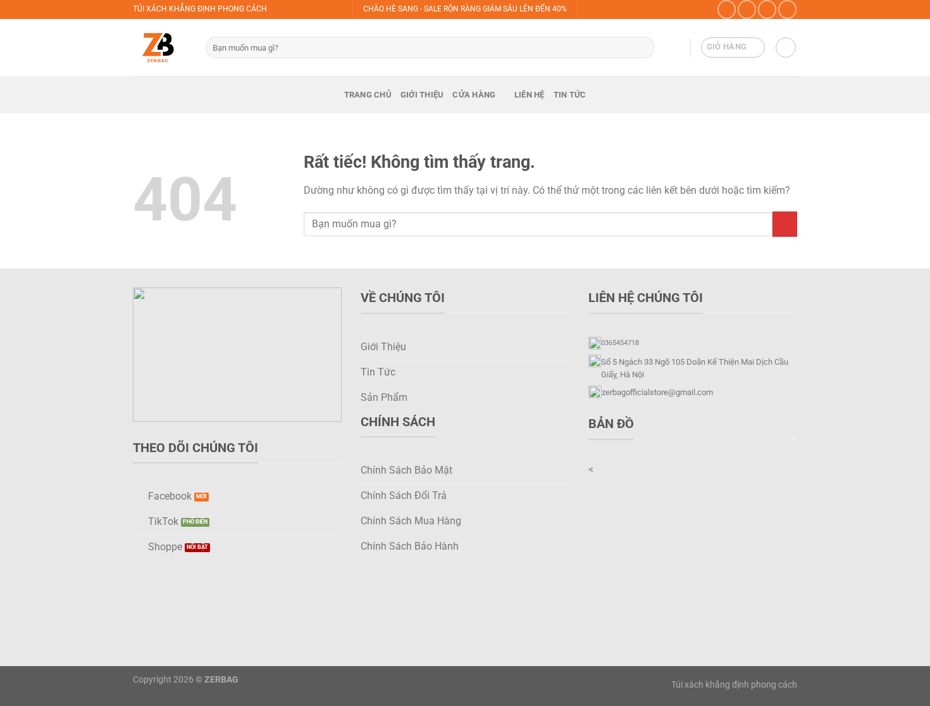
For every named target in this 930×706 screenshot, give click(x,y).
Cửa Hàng (473, 94)
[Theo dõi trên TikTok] (767, 9)
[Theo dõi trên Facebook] (726, 9)
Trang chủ (368, 94)
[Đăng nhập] (786, 47)
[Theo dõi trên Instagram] (747, 9)
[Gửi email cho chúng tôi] (787, 9)
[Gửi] (643, 47)
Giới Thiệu (422, 94)
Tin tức (570, 94)
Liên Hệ (529, 94)
